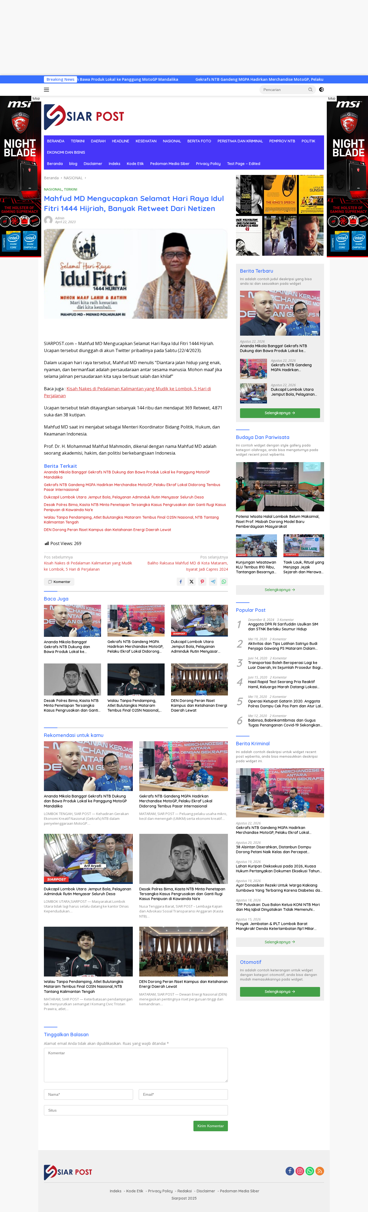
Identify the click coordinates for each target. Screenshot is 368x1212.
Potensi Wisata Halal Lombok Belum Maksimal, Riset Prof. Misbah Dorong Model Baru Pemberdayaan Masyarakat (277, 521)
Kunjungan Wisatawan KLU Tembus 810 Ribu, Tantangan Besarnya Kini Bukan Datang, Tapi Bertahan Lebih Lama (256, 567)
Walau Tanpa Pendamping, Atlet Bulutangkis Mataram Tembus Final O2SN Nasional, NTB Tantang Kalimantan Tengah (131, 520)
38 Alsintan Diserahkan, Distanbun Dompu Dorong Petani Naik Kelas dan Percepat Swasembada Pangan (273, 849)
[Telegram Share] (213, 582)
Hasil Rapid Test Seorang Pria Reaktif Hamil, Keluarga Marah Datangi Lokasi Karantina (282, 684)
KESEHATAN (146, 141)
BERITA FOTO (199, 141)
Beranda (55, 163)
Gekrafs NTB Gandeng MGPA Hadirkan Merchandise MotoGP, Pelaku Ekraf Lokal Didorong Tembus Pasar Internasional (215, 79)
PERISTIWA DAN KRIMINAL (240, 141)
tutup (36, 98)
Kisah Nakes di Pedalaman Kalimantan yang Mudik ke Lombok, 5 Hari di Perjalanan (88, 563)
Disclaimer (93, 163)
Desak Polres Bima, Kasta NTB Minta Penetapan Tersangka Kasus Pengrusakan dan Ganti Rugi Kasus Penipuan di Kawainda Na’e (135, 507)
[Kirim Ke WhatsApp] (224, 582)
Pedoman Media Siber (170, 163)
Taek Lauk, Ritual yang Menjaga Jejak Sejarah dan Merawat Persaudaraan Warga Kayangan (303, 567)
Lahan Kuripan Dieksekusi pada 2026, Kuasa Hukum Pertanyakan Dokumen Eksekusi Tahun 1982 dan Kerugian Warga (278, 868)
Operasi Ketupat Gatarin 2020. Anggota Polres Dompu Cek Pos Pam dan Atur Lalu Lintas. (285, 703)
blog (73, 163)
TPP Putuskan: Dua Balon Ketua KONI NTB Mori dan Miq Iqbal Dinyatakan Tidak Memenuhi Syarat (278, 907)
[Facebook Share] (181, 582)
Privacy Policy (208, 163)
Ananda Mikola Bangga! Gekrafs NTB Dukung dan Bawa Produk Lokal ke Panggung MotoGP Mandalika (127, 474)
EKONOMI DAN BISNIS (66, 152)
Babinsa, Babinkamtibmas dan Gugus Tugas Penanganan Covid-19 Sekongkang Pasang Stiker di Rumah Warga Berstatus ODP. (285, 723)
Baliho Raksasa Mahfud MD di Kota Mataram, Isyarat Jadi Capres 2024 (187, 563)
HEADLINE (120, 141)
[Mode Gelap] (321, 89)
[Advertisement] (161, 37)
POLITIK (308, 141)
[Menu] (47, 89)
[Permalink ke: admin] (48, 219)
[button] (310, 89)
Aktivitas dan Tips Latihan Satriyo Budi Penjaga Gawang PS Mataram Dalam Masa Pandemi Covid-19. (282, 646)
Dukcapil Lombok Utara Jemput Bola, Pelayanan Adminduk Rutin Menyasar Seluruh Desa (124, 497)
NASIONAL (172, 141)
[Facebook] (290, 1171)
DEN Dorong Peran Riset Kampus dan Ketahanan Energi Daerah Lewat (107, 529)
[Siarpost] (84, 115)
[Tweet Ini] (192, 582)
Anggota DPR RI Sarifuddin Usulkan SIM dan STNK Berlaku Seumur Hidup (283, 626)
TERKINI (78, 141)
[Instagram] (300, 1171)
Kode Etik (135, 163)
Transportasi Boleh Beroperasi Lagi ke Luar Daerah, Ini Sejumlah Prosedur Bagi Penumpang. (284, 665)
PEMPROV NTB (282, 141)
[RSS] (319, 1171)
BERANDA (55, 141)
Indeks (114, 163)
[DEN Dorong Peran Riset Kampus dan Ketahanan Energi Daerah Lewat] (199, 679)
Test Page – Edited (243, 163)
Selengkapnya (278, 412)
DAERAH (98, 141)
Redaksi (185, 1191)
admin (59, 218)
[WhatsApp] (309, 1171)
